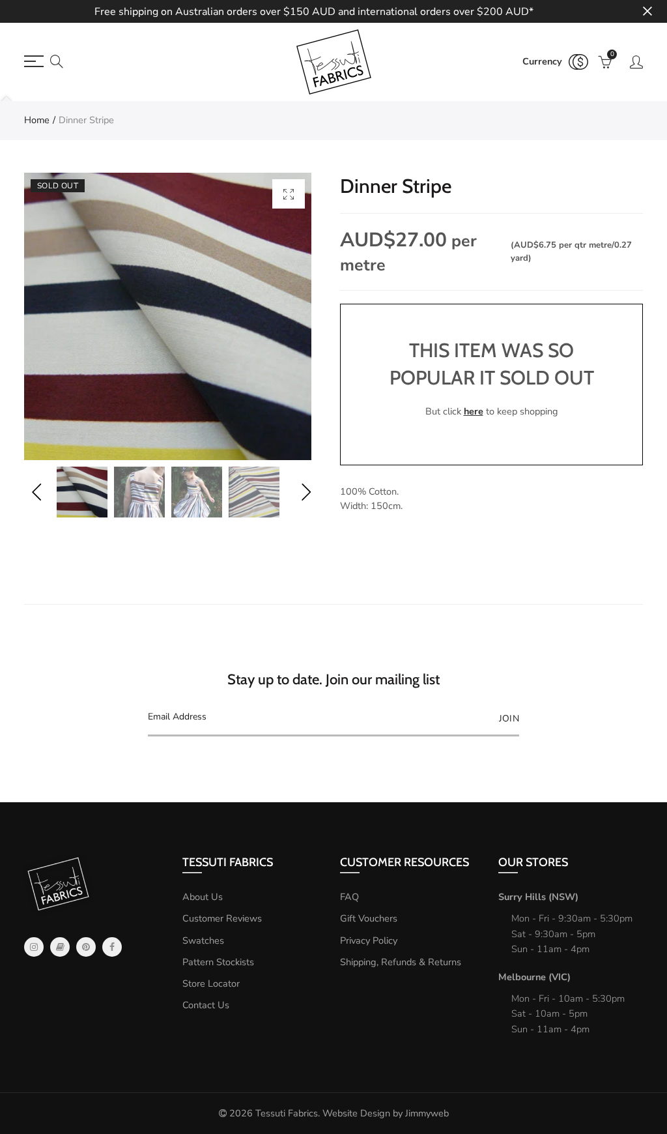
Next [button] (306, 492)
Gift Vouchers (368, 918)
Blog (60, 947)
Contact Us (205, 1004)
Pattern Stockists (218, 961)
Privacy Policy (368, 940)
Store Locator (211, 983)
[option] (167, 316)
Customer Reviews (222, 918)
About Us (202, 896)
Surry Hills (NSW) (538, 896)
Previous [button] (36, 492)
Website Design (356, 1113)
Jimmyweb (427, 1113)
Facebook (112, 947)
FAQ (349, 896)
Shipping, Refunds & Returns (400, 961)
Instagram (34, 947)
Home (37, 119)
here (473, 411)
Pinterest (86, 947)
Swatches (203, 940)
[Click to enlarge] (288, 194)
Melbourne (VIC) (534, 976)
